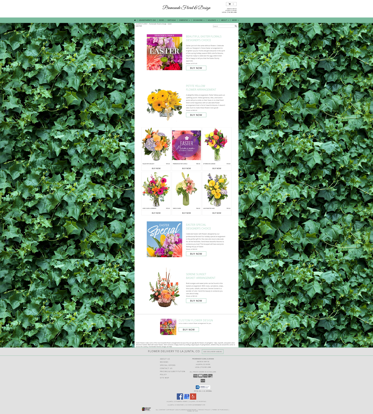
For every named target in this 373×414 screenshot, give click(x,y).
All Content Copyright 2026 (167, 410)
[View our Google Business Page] (186, 399)
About (224, 20)
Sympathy (183, 20)
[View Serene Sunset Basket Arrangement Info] (166, 287)
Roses (161, 20)
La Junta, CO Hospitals (197, 401)
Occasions (198, 20)
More (234, 20)
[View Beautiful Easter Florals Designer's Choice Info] (166, 52)
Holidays (212, 20)
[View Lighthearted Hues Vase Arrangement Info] (216, 189)
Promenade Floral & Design (186, 8)
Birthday (172, 20)
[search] (235, 26)
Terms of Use (192, 411)
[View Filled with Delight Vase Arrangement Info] (156, 145)
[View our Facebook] (180, 399)
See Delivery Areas (212, 351)
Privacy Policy (204, 410)
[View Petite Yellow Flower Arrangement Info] (166, 100)
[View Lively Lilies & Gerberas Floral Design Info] (156, 189)
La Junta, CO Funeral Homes (177, 401)
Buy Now (196, 68)
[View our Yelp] (193, 399)
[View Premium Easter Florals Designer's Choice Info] (186, 145)
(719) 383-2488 (232, 12)
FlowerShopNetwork (188, 410)
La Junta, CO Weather (176, 405)
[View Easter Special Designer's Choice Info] (166, 239)
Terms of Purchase (220, 410)
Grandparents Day (147, 20)
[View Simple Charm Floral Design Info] (186, 189)
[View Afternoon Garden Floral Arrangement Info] (216, 145)
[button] (231, 4)
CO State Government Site (195, 405)
